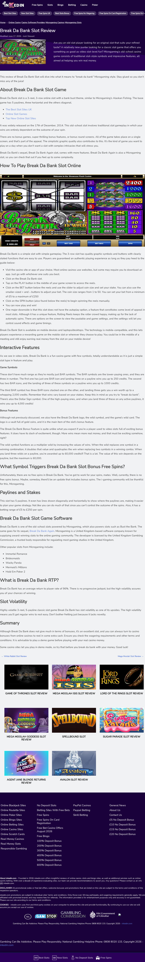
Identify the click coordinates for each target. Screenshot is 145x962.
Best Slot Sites (10, 13)
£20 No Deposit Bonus (122, 834)
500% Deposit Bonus (49, 860)
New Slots (62, 957)
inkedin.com (127, 923)
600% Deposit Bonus (49, 865)
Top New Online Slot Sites (21, 118)
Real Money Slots (11, 843)
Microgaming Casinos (55, 22)
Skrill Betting (80, 815)
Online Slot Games (16, 114)
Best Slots (44, 957)
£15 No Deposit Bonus (122, 829)
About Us (114, 810)
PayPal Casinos (82, 805)
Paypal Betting (81, 810)
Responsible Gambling (14, 848)
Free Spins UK (44, 13)
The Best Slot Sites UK (19, 109)
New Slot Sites (27, 13)
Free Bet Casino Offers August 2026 (50, 829)
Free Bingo (43, 836)
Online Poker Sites (11, 815)
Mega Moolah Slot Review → (131, 656)
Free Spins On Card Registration (113, 13)
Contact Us (115, 815)
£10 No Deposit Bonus (122, 824)
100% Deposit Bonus (49, 841)
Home (2, 22)
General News (117, 805)
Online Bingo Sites (11, 819)
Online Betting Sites (12, 824)
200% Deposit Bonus (49, 845)
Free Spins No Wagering (84, 13)
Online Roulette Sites (13, 810)
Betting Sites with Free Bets (53, 810)
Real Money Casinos (12, 839)
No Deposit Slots (46, 805)
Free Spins (43, 815)
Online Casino (14, 22)
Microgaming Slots (73, 22)
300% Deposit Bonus (49, 850)
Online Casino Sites (12, 829)
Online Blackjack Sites (13, 805)
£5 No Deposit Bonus (121, 819)
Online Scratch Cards (13, 834)
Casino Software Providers (33, 22)
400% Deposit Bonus (49, 855)
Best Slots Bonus (62, 13)
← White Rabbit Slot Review (14, 656)
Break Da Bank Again (42, 531)
